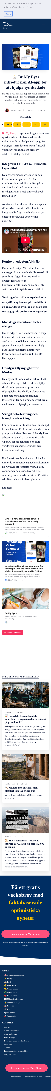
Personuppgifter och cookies (15, 1051)
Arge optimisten (10, 1034)
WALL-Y (8, 712)
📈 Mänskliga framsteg (13, 999)
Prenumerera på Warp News (25, 934)
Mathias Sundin (16, 110)
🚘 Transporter (10, 1016)
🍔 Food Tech (10, 985)
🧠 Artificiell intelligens (12, 632)
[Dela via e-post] (36, 124)
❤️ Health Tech (10, 996)
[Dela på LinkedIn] (26, 124)
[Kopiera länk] (45, 124)
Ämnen (7, 1048)
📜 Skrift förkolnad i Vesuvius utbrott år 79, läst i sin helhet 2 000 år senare (24, 843)
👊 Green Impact (11, 989)
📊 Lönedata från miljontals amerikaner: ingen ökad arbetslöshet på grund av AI (25, 719)
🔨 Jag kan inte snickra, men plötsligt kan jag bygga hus (21, 789)
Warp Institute (10, 1054)
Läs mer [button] (29, 7)
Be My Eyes (8, 133)
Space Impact (9, 1013)
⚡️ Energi (8, 979)
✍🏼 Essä (7, 982)
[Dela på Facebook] (17, 124)
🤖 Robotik (9, 1006)
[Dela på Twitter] (8, 124)
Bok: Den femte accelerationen (16, 1041)
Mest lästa (8, 1044)
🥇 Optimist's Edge (12, 1002)
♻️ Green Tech (10, 992)
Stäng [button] (8, 14)
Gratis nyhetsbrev (11, 1031)
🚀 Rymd (8, 1009)
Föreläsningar (9, 1037)
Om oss (7, 1027)
